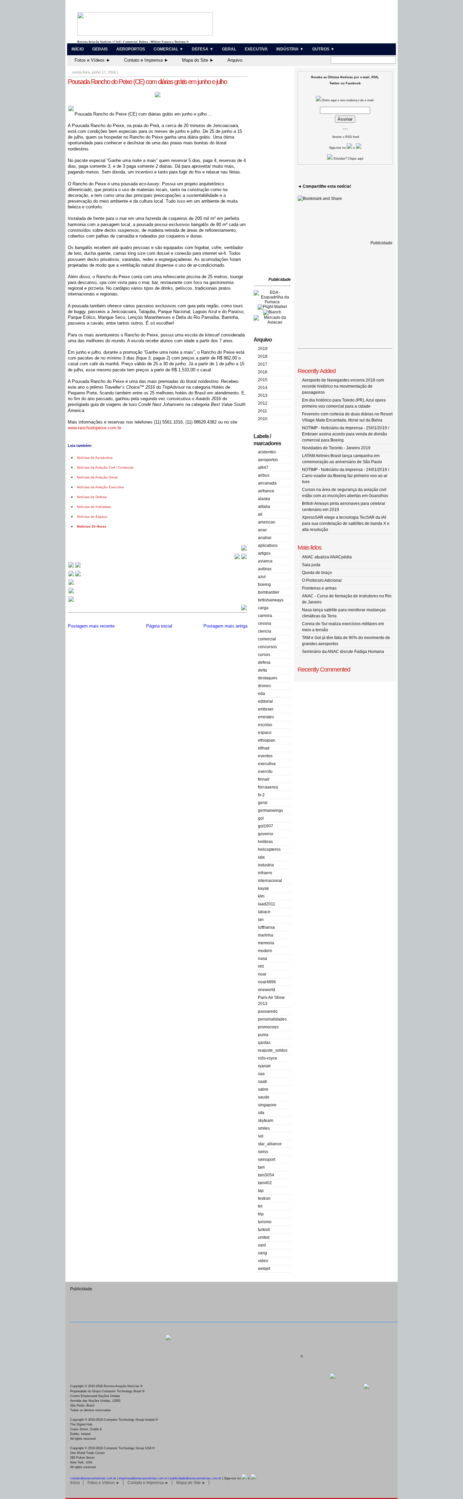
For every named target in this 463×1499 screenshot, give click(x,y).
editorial (265, 701)
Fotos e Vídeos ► (92, 60)
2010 (262, 418)
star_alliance (270, 1144)
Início (78, 49)
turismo (264, 1221)
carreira (265, 615)
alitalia (264, 506)
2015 (262, 379)
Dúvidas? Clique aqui (348, 158)
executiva (267, 763)
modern (265, 950)
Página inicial (159, 626)
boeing (264, 584)
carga (263, 607)
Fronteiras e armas (319, 588)
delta (262, 670)
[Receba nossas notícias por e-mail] (74, 576)
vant (262, 1245)
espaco (264, 732)
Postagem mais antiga (225, 626)
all (260, 514)
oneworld (266, 989)
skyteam (265, 1120)
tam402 (265, 1182)
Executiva (256, 49)
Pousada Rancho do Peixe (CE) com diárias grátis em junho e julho (147, 81)
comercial (267, 639)
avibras (264, 569)
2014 (262, 387)
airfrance (266, 491)
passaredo (268, 1011)
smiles (264, 1128)
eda (261, 693)
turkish (264, 1229)
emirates (266, 717)
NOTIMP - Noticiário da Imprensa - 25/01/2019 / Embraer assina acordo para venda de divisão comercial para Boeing (345, 434)
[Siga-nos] (71, 584)
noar (262, 974)
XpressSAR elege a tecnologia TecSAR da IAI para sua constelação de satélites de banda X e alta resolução (345, 523)
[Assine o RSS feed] (71, 601)
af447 (263, 467)
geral (262, 802)
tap (261, 1190)
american (266, 522)
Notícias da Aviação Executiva (100, 487)
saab (262, 1081)
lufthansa (266, 927)
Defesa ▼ (203, 49)
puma (263, 1034)
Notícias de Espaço (92, 516)
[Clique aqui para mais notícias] (74, 567)
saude (263, 1097)
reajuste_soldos (272, 1050)
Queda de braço (317, 572)
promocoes (268, 1027)
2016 (262, 372)
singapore (267, 1105)
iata (261, 857)
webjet (264, 1268)
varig (262, 1253)
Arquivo (234, 60)
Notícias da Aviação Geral (97, 477)
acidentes (267, 452)
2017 (262, 364)
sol (260, 1136)
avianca (265, 561)
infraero (265, 872)
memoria (266, 943)
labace (264, 911)
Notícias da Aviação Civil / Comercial (105, 467)
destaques (267, 678)
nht (261, 966)
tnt (260, 1206)
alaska (264, 498)
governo (265, 833)
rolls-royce (267, 1058)
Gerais (100, 49)
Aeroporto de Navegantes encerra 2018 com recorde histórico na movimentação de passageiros (343, 386)
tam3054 (266, 1175)
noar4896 (267, 982)
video (263, 1260)
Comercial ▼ (168, 49)
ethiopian (266, 740)
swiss (263, 1151)
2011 (262, 411)
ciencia (264, 631)
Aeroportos (130, 49)
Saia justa (311, 564)
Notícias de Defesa (92, 497)
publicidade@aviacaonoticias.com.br (195, 1478)
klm (261, 896)
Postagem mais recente (91, 626)
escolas (265, 724)
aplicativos (268, 545)
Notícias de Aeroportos (95, 457)
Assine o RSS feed (345, 137)
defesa (264, 662)
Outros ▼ (323, 49)
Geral (229, 49)
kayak (263, 888)
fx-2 (261, 795)
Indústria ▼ (290, 49)
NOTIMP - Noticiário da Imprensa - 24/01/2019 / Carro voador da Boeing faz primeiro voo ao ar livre (345, 475)
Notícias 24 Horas (91, 526)
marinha (265, 935)
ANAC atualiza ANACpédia (327, 557)
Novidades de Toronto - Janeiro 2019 (336, 448)
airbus (263, 475)
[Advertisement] (274, 172)
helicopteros (269, 849)
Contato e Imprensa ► (146, 60)
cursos (264, 654)
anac (262, 530)
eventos (265, 756)
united (263, 1237)
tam (261, 1167)
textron (264, 1198)
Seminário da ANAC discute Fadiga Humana (343, 651)
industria (266, 865)
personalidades (272, 1019)
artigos (264, 553)
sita (261, 1112)
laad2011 (266, 904)
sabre (263, 1089)
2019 (262, 348)
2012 (262, 403)
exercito (265, 771)
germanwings (270, 810)
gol (261, 818)
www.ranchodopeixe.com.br (94, 427)
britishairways (270, 600)
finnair (263, 779)
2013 (262, 395)
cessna (264, 623)
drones (264, 685)
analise (264, 537)
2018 (262, 356)
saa (261, 1073)
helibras (265, 841)
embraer (266, 709)
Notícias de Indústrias (94, 507)
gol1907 (265, 826)
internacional (270, 880)
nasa (262, 958)
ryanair (264, 1066)
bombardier (268, 592)
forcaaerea (268, 787)
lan (261, 919)
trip (261, 1214)
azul (262, 576)
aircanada (267, 483)
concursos (267, 646)
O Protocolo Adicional (322, 580)
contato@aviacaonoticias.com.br (93, 1478)
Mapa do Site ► (198, 60)
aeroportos (268, 459)
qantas (264, 1042)
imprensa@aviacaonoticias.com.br (143, 1478)
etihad (263, 748)
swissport (266, 1159)
